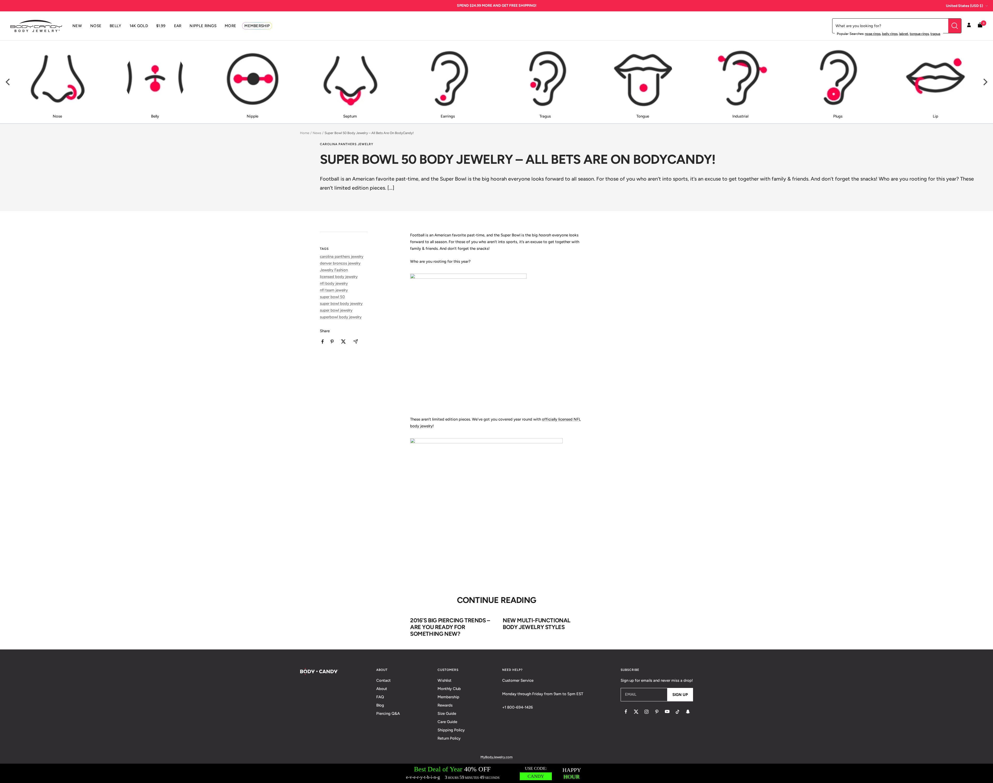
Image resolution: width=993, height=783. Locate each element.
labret (903, 34)
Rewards (445, 705)
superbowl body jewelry (341, 317)
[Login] (969, 25)
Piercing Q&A (388, 713)
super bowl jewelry (336, 310)
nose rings (873, 34)
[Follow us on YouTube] (667, 712)
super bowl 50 (332, 296)
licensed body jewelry (339, 276)
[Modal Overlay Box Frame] (496, 773)
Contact (383, 680)
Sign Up (680, 694)
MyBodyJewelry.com (496, 757)
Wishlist (445, 680)
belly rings (890, 34)
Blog (380, 705)
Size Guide (447, 713)
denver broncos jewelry (340, 263)
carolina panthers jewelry (346, 144)
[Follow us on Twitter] (636, 712)
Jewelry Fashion (334, 270)
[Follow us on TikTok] (677, 712)
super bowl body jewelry (341, 303)
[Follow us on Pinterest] (657, 712)
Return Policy (449, 738)
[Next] (984, 82)
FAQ (380, 697)
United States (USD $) (964, 6)
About (381, 688)
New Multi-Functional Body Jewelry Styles (536, 624)
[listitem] (322, 341)
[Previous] (8, 82)
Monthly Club (449, 688)
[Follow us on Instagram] (646, 712)
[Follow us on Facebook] (626, 712)
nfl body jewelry (334, 283)
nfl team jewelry (334, 290)
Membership (448, 697)
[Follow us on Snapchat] (688, 712)
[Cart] (980, 25)
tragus (935, 34)
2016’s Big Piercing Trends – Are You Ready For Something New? (450, 627)
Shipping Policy (451, 730)
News (317, 133)
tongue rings (919, 34)
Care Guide (447, 721)
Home (304, 133)
